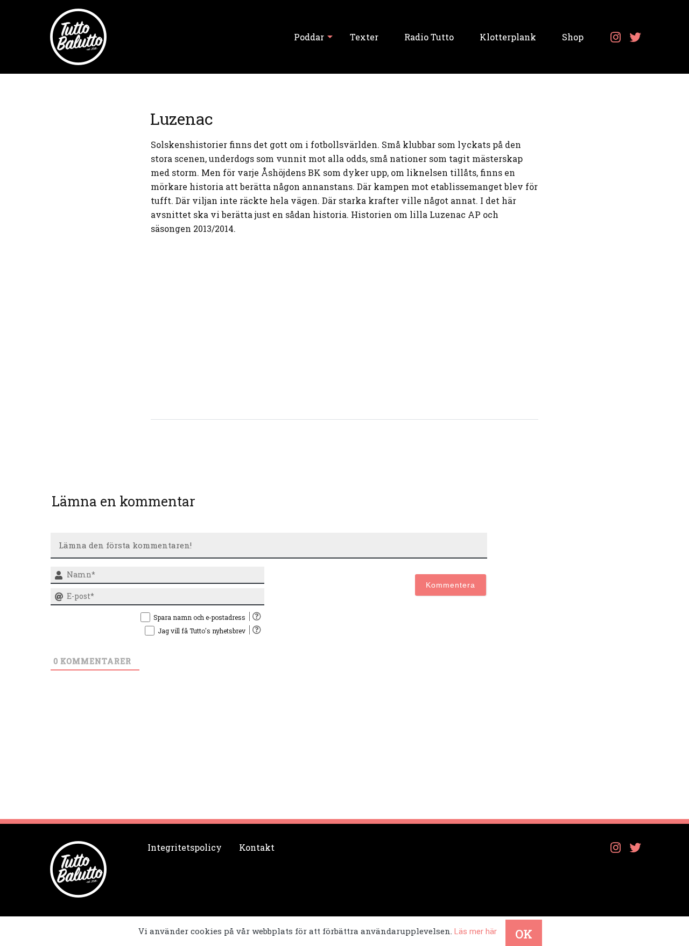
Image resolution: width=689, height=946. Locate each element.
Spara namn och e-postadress (199, 617)
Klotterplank (508, 37)
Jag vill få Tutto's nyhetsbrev (201, 630)
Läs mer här (475, 931)
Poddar (309, 37)
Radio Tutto (429, 37)
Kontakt (257, 847)
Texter (364, 37)
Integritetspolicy (184, 847)
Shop (572, 37)
